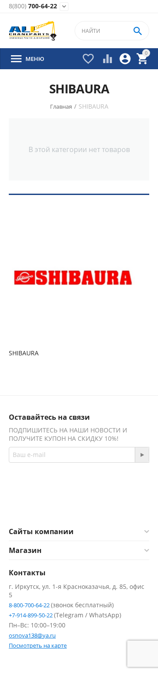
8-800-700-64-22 (30, 605)
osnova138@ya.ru (32, 635)
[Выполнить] (142, 454)
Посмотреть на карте (38, 645)
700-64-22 (33, 6)
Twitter (114, 505)
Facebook (67, 505)
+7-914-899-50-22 (31, 615)
